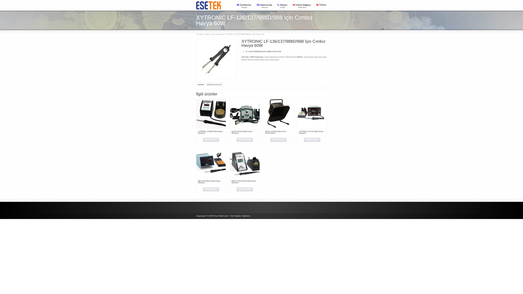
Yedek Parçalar (290, 57)
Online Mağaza (303, 6)
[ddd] (216, 59)
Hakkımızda (266, 6)
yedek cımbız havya (262, 60)
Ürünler (207, 34)
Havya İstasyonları (217, 34)
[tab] (201, 84)
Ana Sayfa (199, 34)
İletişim (284, 6)
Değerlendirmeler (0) (214, 84)
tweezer (251, 60)
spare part (318, 57)
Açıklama (201, 84)
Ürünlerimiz (246, 6)
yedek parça (274, 60)
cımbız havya (308, 57)
